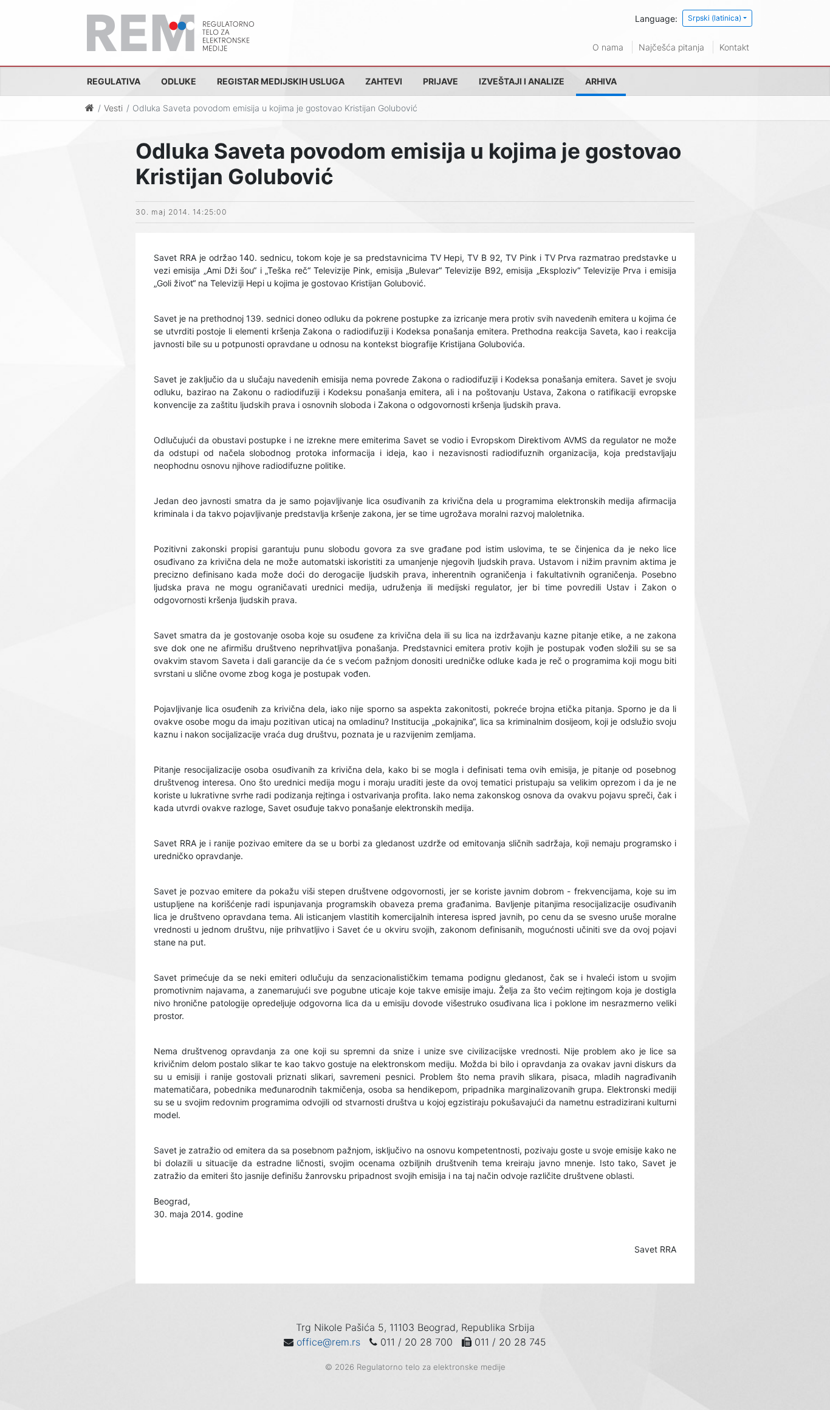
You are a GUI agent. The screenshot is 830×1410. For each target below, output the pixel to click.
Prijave (440, 81)
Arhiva (601, 81)
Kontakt (734, 47)
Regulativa (113, 81)
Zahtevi (383, 81)
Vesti (113, 108)
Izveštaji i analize (521, 81)
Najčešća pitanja (671, 47)
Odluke (178, 81)
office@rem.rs (328, 1342)
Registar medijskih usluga (281, 81)
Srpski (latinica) (714, 17)
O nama (607, 47)
